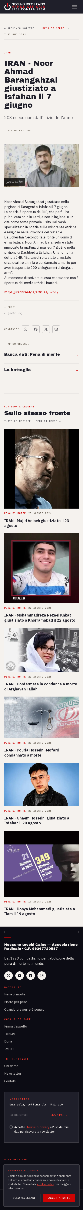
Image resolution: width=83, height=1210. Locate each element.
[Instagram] (41, 975)
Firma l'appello (15, 1026)
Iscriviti (9, 1034)
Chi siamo (11, 1066)
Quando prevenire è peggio (24, 1009)
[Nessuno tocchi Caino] (25, 7)
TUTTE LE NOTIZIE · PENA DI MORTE (32, 421)
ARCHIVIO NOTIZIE (19, 28)
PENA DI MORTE (53, 28)
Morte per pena (15, 1002)
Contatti (10, 1081)
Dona (8, 1041)
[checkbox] (11, 1127)
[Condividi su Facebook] (36, 329)
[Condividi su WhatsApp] (25, 329)
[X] (8, 975)
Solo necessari (24, 1197)
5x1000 (10, 1049)
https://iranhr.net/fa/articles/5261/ (31, 292)
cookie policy (45, 1184)
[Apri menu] (74, 7)
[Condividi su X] (46, 329)
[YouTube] (19, 975)
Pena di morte (14, 994)
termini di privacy (38, 1127)
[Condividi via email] (56, 329)
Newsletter (12, 1073)
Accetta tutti (59, 1197)
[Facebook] (30, 975)
